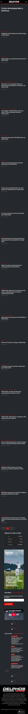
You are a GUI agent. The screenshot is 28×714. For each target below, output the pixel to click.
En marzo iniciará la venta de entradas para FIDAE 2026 (12, 214)
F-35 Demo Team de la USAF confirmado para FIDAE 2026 (13, 367)
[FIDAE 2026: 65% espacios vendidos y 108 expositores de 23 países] (14, 405)
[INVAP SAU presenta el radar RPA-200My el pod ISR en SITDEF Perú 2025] (14, 481)
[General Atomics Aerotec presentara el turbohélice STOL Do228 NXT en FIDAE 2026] (14, 227)
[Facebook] (8, 712)
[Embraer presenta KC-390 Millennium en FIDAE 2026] (14, 126)
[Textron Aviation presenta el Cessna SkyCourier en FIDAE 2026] (14, 151)
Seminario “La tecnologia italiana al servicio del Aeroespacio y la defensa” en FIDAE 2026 (13, 85)
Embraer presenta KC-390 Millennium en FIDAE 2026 (13, 138)
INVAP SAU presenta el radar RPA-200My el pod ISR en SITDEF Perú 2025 (14, 493)
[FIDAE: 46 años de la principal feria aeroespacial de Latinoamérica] (14, 254)
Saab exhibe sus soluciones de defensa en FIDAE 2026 (13, 59)
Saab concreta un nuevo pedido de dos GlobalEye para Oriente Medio (17, 666)
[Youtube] (17, 712)
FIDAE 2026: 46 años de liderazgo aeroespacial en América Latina (11, 392)
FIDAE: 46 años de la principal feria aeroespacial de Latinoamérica (11, 266)
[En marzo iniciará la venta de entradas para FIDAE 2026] (14, 202)
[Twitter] (14, 712)
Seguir (21, 541)
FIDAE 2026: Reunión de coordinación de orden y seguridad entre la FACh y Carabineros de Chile (13, 292)
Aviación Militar (4, 31)
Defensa (3, 263)
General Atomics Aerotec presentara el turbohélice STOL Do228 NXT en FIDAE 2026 (12, 240)
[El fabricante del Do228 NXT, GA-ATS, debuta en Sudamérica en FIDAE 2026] (14, 176)
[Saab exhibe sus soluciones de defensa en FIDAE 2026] (14, 47)
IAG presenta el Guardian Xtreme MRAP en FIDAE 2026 (13, 318)
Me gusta (21, 536)
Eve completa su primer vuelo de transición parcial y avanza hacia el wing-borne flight (17, 650)
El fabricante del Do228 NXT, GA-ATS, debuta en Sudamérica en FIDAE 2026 (12, 188)
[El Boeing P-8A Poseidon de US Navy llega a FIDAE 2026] (14, 22)
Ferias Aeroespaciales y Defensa (8, 82)
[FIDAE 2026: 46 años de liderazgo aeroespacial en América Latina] (14, 380)
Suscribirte (20, 544)
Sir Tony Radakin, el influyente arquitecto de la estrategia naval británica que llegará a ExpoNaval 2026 (17, 658)
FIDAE (2, 186)
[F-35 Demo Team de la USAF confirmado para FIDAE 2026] (14, 355)
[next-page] (13, 528)
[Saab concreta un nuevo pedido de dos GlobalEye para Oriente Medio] (7, 666)
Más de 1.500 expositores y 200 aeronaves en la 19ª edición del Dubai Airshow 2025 (13, 442)
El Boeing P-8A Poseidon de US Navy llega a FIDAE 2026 (13, 34)
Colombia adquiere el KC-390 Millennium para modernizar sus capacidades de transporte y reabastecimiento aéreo (17, 640)
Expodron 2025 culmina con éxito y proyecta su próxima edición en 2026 (12, 468)
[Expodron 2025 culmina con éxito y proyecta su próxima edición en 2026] (14, 456)
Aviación (3, 236)
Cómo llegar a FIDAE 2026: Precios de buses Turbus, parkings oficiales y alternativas (12, 112)
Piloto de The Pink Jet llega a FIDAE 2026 (13, 342)
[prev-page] (2, 528)
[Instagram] (11, 712)
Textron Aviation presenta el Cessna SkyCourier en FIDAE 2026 (12, 163)
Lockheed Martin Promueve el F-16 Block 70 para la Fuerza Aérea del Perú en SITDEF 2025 (14, 519)
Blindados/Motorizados (6, 315)
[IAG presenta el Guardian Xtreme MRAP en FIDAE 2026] (14, 306)
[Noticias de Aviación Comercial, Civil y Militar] (14, 2)
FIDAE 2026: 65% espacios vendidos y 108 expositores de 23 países (13, 417)
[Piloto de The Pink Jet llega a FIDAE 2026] (14, 331)
